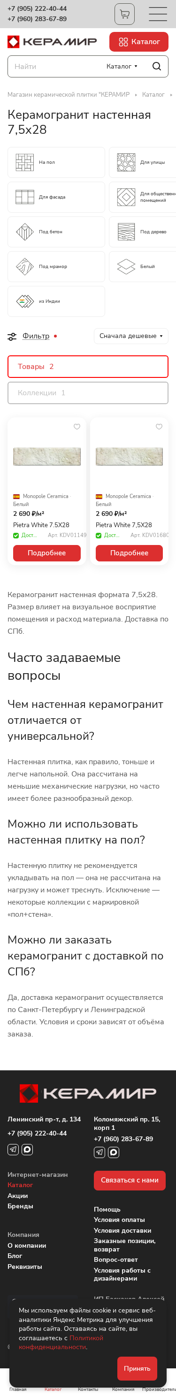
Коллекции (42, 393)
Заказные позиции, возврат (124, 1245)
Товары (36, 366)
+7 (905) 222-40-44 (37, 9)
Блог (15, 1255)
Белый (21, 504)
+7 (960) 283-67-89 (37, 19)
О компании (27, 1245)
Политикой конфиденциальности (61, 1343)
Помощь (107, 1209)
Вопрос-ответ (116, 1259)
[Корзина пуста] (125, 14)
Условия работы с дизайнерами (122, 1274)
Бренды (20, 1206)
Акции (18, 1195)
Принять (137, 1368)
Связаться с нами (130, 1180)
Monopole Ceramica (46, 496)
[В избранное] (77, 427)
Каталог (20, 1185)
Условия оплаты (119, 1219)
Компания (23, 1234)
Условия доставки (122, 1230)
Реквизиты (25, 1266)
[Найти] (156, 66)
